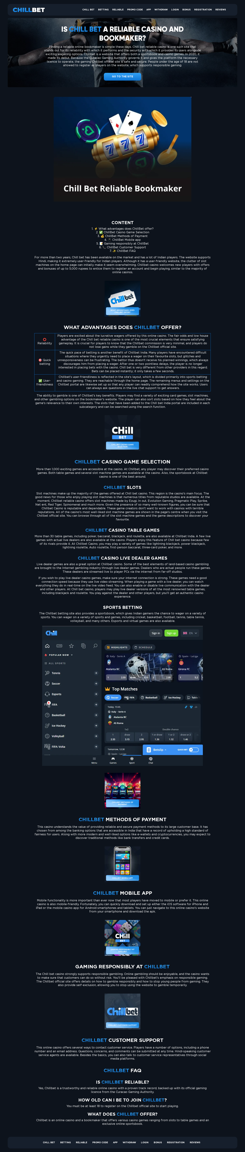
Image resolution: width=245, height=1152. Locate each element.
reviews (220, 10)
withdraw (161, 10)
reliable (118, 10)
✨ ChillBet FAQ (124, 251)
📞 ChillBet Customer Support (124, 247)
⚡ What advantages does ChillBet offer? (124, 229)
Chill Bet (88, 10)
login (175, 10)
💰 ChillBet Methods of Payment (124, 236)
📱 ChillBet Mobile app (124, 240)
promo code (135, 10)
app (148, 10)
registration (203, 10)
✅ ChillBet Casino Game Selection (124, 232)
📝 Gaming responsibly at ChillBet (124, 243)
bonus (186, 10)
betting (103, 10)
